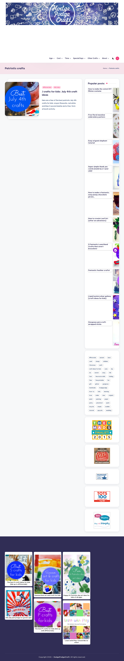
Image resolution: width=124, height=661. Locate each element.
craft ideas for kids (95, 369)
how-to (91, 391)
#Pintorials (47, 87)
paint (90, 399)
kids (99, 391)
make (97, 395)
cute (106, 369)
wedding (108, 410)
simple (99, 406)
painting (98, 399)
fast (90, 376)
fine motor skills (100, 376)
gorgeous (105, 384)
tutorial (91, 410)
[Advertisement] (62, 39)
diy (112, 369)
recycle (91, 406)
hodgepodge (103, 387)
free (90, 380)
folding (111, 376)
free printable (100, 380)
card (90, 361)
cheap (97, 361)
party (91, 403)
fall (110, 372)
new (103, 395)
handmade (92, 387)
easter (97, 372)
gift (90, 384)
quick (107, 403)
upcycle (100, 410)
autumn (102, 357)
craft (100, 365)
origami (111, 395)
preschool (99, 403)
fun (108, 380)
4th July (57, 87)
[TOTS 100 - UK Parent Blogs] (102, 496)
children (105, 361)
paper (106, 399)
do (90, 372)
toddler (107, 406)
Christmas (92, 365)
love (90, 395)
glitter (97, 384)
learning (106, 391)
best (109, 357)
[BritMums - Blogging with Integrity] (102, 520)
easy (103, 372)
